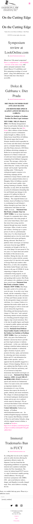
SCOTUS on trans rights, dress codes (16, 35)
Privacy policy (16, 520)
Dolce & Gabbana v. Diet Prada (16, 91)
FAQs (16, 518)
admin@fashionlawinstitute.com (17, 56)
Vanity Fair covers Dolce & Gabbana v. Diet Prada (16, 32)
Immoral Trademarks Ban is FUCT (16, 443)
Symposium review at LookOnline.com (16, 47)
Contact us (16, 516)
